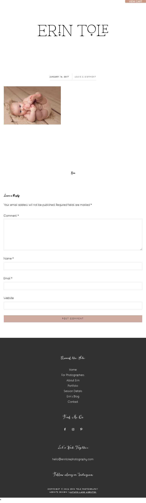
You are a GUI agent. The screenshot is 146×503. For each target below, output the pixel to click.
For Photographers (73, 375)
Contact (73, 402)
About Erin (73, 380)
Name (9, 258)
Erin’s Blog (73, 396)
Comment (11, 216)
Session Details (73, 391)
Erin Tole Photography (73, 26)
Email (8, 278)
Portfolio (73, 386)
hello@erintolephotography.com (73, 459)
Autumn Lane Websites (83, 492)
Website (9, 298)
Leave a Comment (85, 77)
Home (73, 370)
